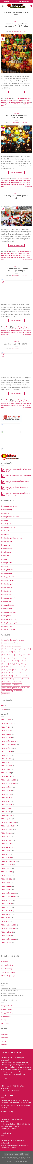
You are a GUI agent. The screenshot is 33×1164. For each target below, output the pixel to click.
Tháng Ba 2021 (6, 921)
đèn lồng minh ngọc (9, 102)
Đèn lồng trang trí (6, 584)
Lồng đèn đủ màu (18, 652)
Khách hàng (5, 1023)
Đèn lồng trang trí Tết (8, 598)
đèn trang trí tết (12, 104)
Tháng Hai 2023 (6, 858)
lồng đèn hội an (18, 643)
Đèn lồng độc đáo (6, 626)
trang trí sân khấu (6, 661)
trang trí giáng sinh (17, 658)
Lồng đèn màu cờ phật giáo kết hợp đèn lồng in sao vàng (18, 494)
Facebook (4, 1037)
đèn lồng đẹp (16, 687)
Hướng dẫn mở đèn (7, 965)
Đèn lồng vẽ (5, 520)
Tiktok (3, 1041)
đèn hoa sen (5, 664)
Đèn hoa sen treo (6, 594)
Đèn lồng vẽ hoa (6, 531)
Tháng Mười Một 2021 (8, 896)
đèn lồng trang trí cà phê (18, 673)
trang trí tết (15, 661)
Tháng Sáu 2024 (6, 801)
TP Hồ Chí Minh (8, 334)
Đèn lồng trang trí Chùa (8, 612)
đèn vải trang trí (20, 104)
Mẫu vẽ (11, 1159)
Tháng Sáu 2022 (6, 875)
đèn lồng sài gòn (18, 102)
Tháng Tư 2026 (6, 727)
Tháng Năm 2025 (6, 766)
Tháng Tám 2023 (6, 836)
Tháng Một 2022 (6, 889)
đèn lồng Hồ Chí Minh (9, 100)
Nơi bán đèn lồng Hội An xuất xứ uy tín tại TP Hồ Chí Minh (16, 25)
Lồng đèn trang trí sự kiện (23, 649)
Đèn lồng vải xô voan (7, 605)
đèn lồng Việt (4, 104)
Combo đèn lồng (6, 509)
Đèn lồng (4, 559)
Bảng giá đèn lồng (7, 1013)
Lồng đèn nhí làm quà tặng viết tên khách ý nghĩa (18, 470)
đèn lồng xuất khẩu (17, 684)
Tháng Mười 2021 (7, 900)
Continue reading (16, 92)
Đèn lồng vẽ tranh (6, 541)
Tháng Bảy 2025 (6, 759)
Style (2, 705)
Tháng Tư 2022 (6, 882)
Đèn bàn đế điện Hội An (8, 619)
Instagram (4, 1034)
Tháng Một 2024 (6, 819)
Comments (28, 186)
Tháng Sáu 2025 (6, 762)
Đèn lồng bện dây (6, 616)
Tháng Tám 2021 (6, 907)
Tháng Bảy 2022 (6, 872)
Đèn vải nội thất (6, 524)
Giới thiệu (4, 961)
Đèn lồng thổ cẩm (6, 591)
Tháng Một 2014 (6, 935)
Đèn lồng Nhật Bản (7, 570)
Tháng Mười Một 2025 (8, 744)
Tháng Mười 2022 (7, 865)
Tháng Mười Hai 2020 (8, 925)
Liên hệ (3, 1020)
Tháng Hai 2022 (6, 886)
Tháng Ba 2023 (6, 854)
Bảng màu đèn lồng (7, 1006)
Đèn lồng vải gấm (6, 548)
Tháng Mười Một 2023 (8, 826)
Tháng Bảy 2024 (6, 797)
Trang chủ (5, 1157)
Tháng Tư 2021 (6, 918)
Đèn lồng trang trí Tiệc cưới (10, 527)
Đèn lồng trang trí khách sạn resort (12, 538)
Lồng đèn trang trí (16, 646)
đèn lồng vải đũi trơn (7, 681)
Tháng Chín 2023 (6, 833)
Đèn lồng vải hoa (6, 587)
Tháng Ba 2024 (6, 812)
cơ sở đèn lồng (5, 640)
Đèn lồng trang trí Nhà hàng (10, 517)
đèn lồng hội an (18, 100)
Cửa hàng (21, 1157)
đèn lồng (24, 98)
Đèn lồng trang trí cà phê (9, 623)
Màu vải (27, 1157)
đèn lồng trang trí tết (7, 676)
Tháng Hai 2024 (6, 815)
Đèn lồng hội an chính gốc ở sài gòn (16, 197)
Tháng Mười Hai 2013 (8, 939)
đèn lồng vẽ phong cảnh (20, 681)
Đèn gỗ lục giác (6, 552)
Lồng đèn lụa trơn (6, 646)
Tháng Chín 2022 (6, 868)
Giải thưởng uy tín (7, 1009)
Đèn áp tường (5, 545)
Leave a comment (27, 106)
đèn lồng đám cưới (6, 687)
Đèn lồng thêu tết (6, 562)
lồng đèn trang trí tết (7, 652)
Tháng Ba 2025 (6, 773)
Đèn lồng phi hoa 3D (7, 577)
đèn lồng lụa (14, 667)
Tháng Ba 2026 (6, 730)
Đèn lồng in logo (6, 601)
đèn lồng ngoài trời (6, 670)
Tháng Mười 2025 (7, 748)
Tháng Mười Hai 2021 (8, 893)
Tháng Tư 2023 (6, 850)
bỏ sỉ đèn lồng (18, 98)
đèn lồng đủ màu (25, 687)
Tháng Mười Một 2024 (8, 783)
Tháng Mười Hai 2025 (8, 741)
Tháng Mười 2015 (7, 932)
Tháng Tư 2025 (6, 769)
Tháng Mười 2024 (7, 787)
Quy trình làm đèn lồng (7, 655)
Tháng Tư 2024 (6, 808)
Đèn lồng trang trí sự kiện (9, 506)
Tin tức (16, 21)
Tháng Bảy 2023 (6, 840)
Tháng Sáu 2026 (6, 720)
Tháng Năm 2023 (6, 847)
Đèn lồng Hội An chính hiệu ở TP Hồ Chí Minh (16, 116)
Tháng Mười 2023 (7, 829)
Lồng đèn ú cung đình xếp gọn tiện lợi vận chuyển (17, 482)
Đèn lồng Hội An (6, 573)
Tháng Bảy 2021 (6, 911)
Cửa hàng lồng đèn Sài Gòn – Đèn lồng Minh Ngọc (16, 269)
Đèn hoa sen (5, 566)
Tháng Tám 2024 (6, 794)
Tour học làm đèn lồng (8, 972)
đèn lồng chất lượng (21, 664)
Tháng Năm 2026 (6, 723)
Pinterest (4, 1044)
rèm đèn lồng (18, 655)
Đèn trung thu (5, 513)
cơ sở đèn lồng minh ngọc (17, 640)
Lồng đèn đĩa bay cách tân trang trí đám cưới (18, 476)
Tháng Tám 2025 (6, 755)
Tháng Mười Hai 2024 (8, 780)
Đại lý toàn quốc (6, 1016)
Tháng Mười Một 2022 (8, 861)
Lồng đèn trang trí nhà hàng (9, 649)
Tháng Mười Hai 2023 (8, 822)
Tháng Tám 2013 (6, 942)
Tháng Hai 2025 (6, 776)
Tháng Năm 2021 (6, 914)
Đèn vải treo (5, 534)
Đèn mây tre (5, 555)
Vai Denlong (23, 31)
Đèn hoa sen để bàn (7, 580)
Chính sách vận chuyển (8, 976)
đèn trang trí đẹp (18, 690)
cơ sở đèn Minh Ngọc (7, 643)
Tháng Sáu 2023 (6, 843)
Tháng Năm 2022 (6, 879)
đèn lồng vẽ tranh (6, 684)
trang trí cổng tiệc (6, 658)
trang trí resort (27, 658)
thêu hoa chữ (26, 655)
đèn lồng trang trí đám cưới (20, 676)
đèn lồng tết (17, 678)
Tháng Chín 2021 (6, 904)
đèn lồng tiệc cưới (25, 670)
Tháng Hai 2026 (6, 734)
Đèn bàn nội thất (6, 608)
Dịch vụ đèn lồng (6, 969)
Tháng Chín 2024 (6, 790)
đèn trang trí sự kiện (7, 690)
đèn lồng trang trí (27, 102)
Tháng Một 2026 (6, 737)
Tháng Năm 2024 (6, 805)
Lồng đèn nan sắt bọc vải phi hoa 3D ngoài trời (17, 488)
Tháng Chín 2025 (6, 752)
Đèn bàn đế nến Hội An (8, 630)
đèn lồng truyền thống (7, 678)
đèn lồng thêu (16, 670)
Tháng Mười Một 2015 (8, 928)
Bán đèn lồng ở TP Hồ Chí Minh (16, 344)
